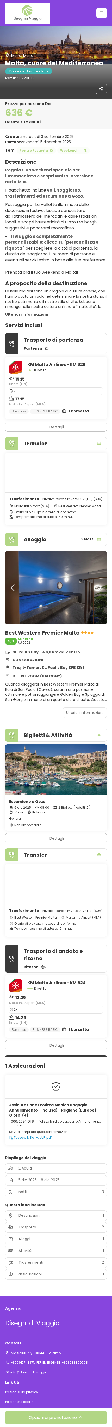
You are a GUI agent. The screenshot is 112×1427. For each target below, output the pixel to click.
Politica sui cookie (19, 1402)
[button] (101, 13)
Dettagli (56, 427)
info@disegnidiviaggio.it (30, 1372)
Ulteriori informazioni (26, 314)
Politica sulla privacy (21, 1392)
